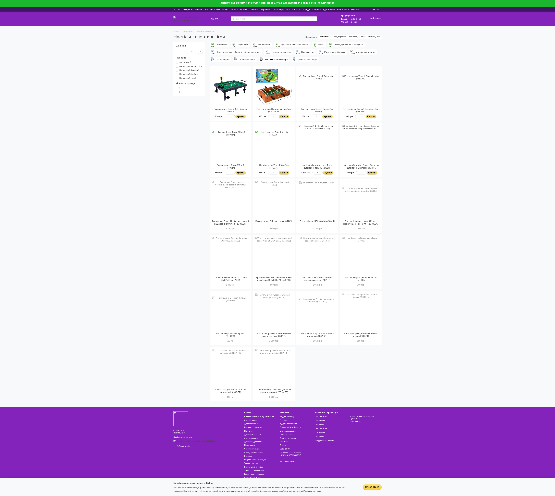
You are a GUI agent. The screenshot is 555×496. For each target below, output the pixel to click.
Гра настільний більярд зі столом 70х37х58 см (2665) (230, 278)
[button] (553, 3)
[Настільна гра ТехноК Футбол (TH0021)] (230, 311)
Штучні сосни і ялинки (254, 474)
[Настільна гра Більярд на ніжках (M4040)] (360, 255)
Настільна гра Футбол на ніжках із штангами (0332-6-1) (317, 334)
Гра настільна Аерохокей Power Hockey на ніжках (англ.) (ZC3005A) (360, 222)
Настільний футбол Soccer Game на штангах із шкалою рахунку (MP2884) (361, 168)
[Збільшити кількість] (233, 116)
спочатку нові (374, 37)
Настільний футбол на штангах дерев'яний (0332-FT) (230, 390)
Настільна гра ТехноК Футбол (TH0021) (230, 334)
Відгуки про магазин (192, 9)
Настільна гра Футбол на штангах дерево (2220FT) (360, 334)
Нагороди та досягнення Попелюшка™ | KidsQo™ (336, 9)
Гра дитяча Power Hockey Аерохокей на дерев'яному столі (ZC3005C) (230, 222)
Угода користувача (312, 491)
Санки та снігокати (252, 478)
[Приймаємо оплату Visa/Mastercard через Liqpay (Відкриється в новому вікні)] (194, 441)
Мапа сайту (285, 449)
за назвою (324, 37)
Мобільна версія (183, 446)
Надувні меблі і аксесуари (255, 460)
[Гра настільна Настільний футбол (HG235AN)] (274, 87)
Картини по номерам (253, 427)
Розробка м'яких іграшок (216, 9)
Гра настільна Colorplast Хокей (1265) (273, 221)
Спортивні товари (251, 449)
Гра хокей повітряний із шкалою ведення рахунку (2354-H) (317, 278)
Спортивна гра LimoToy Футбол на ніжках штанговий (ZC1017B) (274, 390)
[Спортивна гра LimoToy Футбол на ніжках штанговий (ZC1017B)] (274, 367)
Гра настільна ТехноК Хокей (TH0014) (230, 166)
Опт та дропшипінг (239, 9)
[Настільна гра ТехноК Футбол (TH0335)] (274, 143)
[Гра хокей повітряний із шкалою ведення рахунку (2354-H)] (317, 255)
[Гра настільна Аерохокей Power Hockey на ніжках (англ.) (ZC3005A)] (360, 199)
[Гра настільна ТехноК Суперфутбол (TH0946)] (360, 87)
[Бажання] (325, 18)
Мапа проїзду (355, 422)
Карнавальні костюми (253, 467)
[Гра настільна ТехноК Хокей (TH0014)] (230, 143)
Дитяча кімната (251, 438)
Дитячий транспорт (252, 434)
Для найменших (251, 424)
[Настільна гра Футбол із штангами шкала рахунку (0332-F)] (274, 311)
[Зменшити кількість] (226, 116)
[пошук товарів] (314, 18)
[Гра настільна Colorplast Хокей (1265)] (274, 199)
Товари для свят (251, 463)
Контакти (296, 9)
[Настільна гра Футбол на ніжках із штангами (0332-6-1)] (317, 311)
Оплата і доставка (281, 9)
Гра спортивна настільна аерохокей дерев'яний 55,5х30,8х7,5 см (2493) (274, 278)
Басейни (248, 456)
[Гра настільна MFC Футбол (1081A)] (317, 199)
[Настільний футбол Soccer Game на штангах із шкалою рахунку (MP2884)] (360, 143)
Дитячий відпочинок (253, 442)
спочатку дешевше (357, 37)
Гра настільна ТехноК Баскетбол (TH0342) (317, 110)
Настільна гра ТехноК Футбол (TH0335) (274, 166)
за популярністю (339, 37)
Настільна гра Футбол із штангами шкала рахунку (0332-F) (274, 334)
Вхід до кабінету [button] (287, 416)
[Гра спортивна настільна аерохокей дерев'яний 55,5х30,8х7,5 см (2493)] (274, 255)
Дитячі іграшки (250, 420)
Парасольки (249, 445)
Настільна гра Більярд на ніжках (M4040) (361, 278)
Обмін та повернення (260, 9)
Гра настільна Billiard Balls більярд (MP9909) (230, 110)
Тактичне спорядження (254, 470)
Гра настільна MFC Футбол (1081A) (317, 221)
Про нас (177, 9)
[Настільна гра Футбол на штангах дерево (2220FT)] (360, 311)
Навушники (249, 431)
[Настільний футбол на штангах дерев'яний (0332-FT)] (230, 367)
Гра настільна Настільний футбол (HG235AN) (274, 110)
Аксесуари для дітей (253, 452)
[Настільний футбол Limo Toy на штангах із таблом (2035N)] (317, 143)
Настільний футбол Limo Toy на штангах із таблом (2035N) (317, 166)
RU (377, 9)
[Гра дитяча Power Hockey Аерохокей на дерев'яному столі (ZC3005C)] (230, 199)
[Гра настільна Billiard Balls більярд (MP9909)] (230, 87)
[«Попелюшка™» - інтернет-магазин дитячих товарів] (180, 418)
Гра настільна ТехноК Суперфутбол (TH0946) (361, 110)
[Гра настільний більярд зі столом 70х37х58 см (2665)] (230, 255)
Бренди (306, 9)
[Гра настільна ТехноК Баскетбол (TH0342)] (317, 87)
